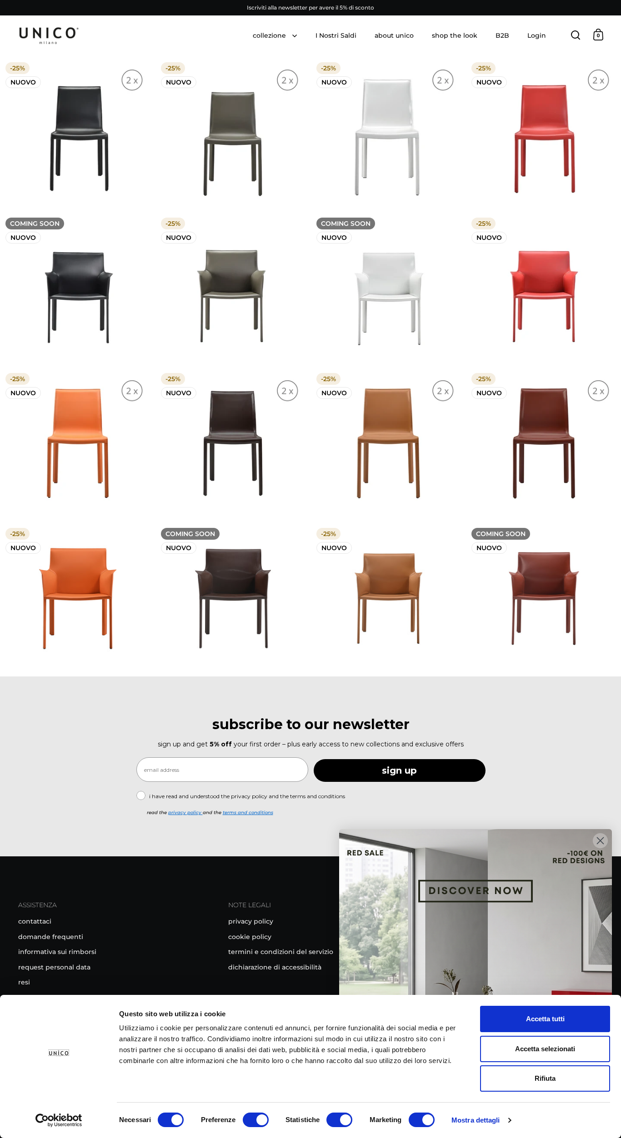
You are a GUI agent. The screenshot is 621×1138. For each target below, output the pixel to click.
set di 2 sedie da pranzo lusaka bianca (388, 132)
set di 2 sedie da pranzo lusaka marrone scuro (232, 443)
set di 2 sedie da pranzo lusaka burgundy (543, 443)
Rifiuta (545, 1078)
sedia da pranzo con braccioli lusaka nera (77, 288)
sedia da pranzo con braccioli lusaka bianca (388, 288)
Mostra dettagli (475, 1120)
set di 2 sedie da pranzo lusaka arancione (77, 443)
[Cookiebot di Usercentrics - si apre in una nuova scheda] (59, 1120)
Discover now (475, 979)
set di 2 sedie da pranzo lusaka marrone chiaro (388, 443)
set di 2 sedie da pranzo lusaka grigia (232, 132)
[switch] (256, 1120)
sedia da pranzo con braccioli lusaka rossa (543, 288)
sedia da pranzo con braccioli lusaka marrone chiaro (388, 598)
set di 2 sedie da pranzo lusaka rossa (543, 132)
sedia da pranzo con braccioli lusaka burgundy (543, 598)
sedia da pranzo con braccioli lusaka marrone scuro (232, 598)
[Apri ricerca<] (576, 35)
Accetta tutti (545, 1019)
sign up (399, 770)
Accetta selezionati (545, 1049)
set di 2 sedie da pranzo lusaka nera (77, 132)
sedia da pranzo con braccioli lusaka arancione (77, 598)
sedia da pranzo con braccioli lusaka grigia (232, 288)
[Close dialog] (600, 841)
